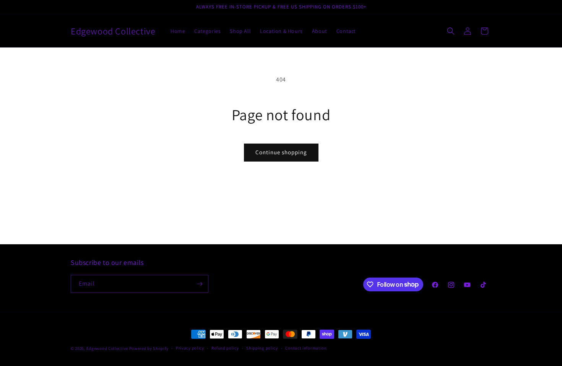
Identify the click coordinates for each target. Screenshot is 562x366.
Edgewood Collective (107, 348)
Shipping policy (262, 348)
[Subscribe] (199, 284)
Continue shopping (281, 152)
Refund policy (225, 348)
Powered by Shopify (149, 348)
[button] (450, 31)
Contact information (305, 348)
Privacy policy (190, 348)
